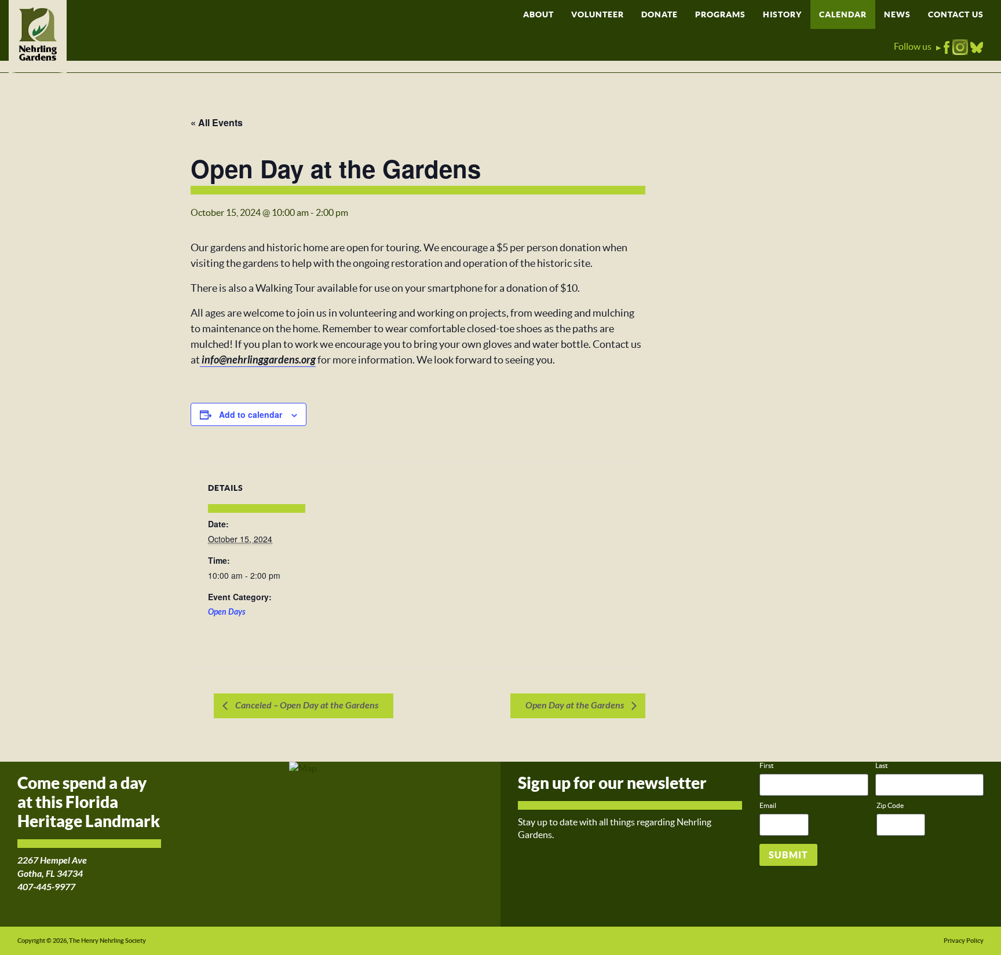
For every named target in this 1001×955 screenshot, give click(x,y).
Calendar (843, 14)
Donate (659, 14)
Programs (720, 14)
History (782, 14)
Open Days (226, 612)
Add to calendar (250, 414)
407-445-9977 (46, 886)
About (538, 14)
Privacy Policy (964, 940)
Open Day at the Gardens (575, 705)
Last (881, 765)
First (766, 765)
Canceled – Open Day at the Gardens (305, 705)
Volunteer (597, 14)
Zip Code (890, 805)
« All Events (217, 122)
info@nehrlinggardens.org (258, 360)
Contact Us (956, 14)
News (897, 14)
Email (767, 805)
